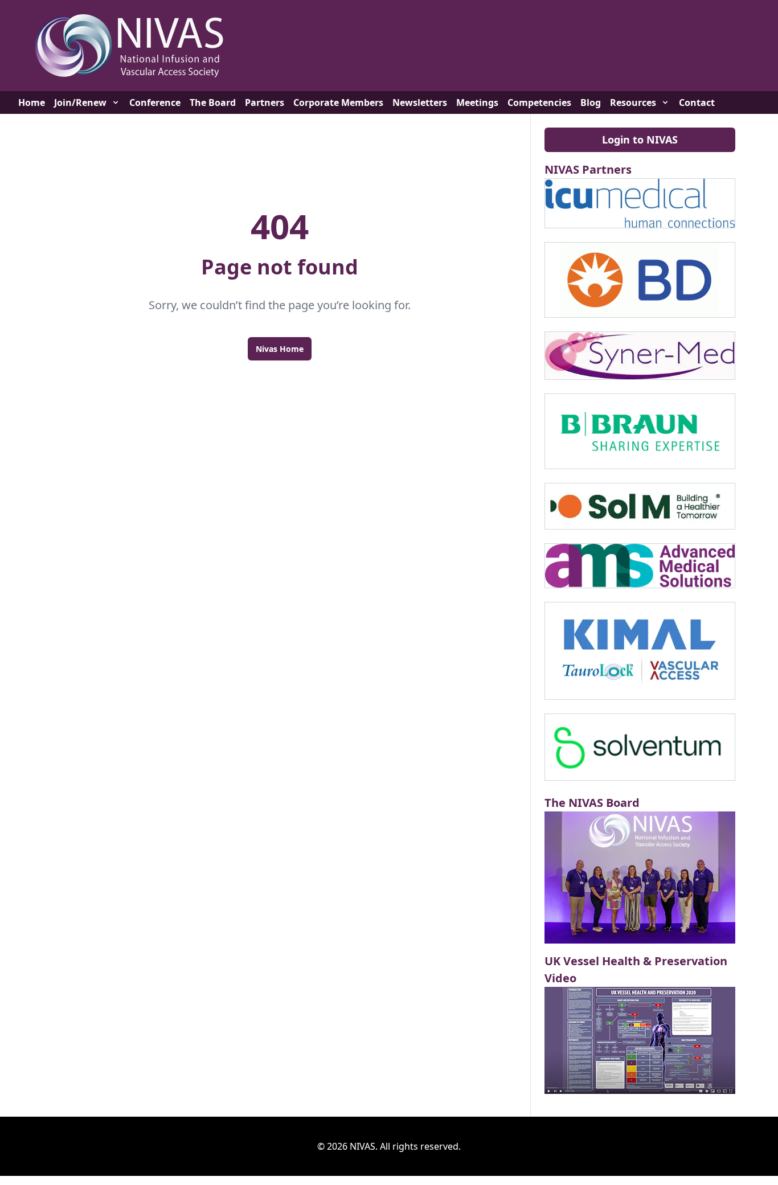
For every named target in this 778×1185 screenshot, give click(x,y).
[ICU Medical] (640, 203)
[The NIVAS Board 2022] (639, 877)
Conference (155, 102)
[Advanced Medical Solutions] (640, 565)
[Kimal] (640, 650)
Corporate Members (338, 102)
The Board (213, 102)
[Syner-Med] (640, 355)
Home (31, 102)
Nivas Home (280, 348)
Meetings (477, 102)
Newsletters (419, 102)
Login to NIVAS (640, 139)
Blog (590, 102)
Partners (264, 102)
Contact (697, 102)
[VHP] (639, 1040)
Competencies (539, 102)
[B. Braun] (640, 431)
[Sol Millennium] (640, 506)
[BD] (640, 280)
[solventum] (640, 747)
